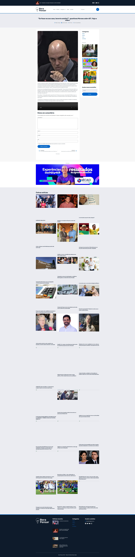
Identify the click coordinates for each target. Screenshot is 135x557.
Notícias (57, 9)
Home (54, 9)
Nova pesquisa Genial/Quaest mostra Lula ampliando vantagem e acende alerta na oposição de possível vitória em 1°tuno (44, 448)
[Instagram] (98, 2)
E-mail (39, 135)
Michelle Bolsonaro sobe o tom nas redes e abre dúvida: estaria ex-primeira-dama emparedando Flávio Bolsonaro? (89, 478)
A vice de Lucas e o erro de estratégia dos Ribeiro (89, 283)
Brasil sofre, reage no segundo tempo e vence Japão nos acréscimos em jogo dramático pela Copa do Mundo (66, 508)
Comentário (40, 117)
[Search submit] (97, 9)
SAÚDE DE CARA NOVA (40, 220)
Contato (71, 9)
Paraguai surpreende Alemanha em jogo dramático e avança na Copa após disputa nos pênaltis (45, 508)
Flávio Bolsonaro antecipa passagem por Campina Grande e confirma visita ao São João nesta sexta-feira (88, 508)
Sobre (68, 9)
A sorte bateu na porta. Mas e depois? (86, 217)
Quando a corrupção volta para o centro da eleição (64, 530)
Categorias (62, 9)
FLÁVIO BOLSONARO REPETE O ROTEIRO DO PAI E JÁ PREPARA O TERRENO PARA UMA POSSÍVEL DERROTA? (46, 418)
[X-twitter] (95, 2)
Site (38, 139)
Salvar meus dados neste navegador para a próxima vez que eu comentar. (51, 143)
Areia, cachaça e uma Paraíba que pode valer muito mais (63, 545)
